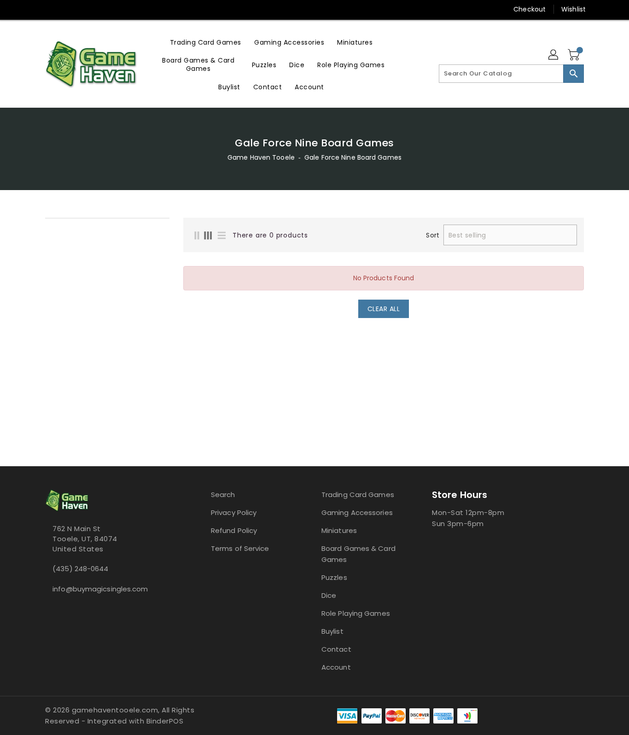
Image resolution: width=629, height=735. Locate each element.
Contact (336, 649)
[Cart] (574, 55)
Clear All (383, 308)
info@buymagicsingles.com (100, 589)
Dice (328, 595)
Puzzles (334, 577)
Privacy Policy (233, 512)
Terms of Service (240, 548)
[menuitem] (205, 42)
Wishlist (573, 9)
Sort (432, 235)
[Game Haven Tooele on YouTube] (67, 9)
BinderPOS (165, 721)
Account (336, 667)
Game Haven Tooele (261, 157)
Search (223, 494)
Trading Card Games (357, 494)
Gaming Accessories (357, 512)
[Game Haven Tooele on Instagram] (50, 9)
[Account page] (554, 55)
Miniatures (339, 530)
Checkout (529, 9)
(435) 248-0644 (80, 568)
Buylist (332, 631)
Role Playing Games (355, 613)
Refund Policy (234, 530)
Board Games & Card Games (358, 554)
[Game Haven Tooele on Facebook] (32, 9)
